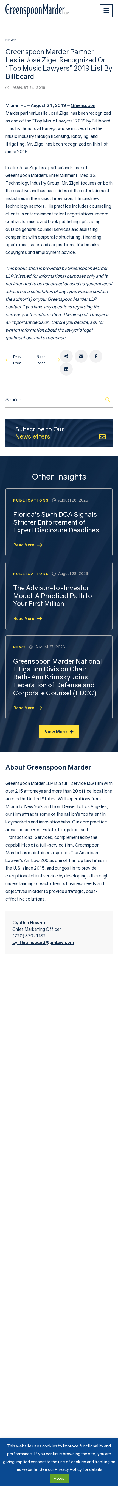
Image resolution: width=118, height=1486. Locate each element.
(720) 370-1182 (29, 935)
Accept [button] (60, 1478)
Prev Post (17, 359)
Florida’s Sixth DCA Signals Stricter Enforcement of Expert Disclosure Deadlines (56, 522)
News (11, 40)
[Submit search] (108, 399)
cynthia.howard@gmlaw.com (43, 942)
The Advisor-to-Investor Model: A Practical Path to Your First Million (52, 595)
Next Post (40, 359)
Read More (23, 545)
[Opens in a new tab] (66, 356)
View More (56, 731)
